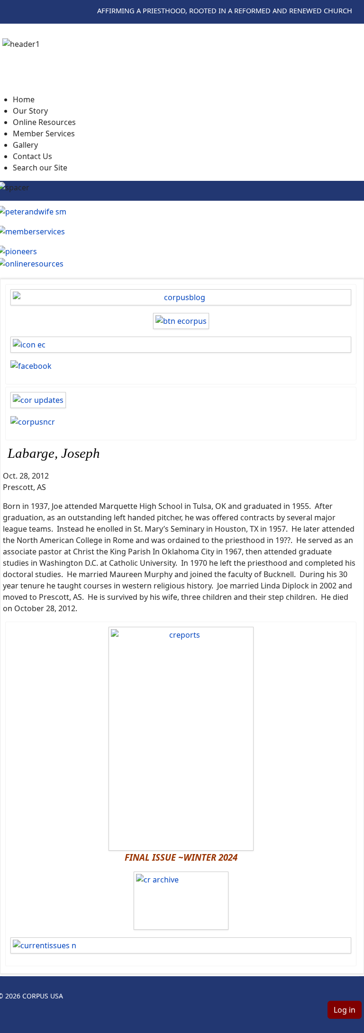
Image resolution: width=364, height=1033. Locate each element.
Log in (344, 1010)
